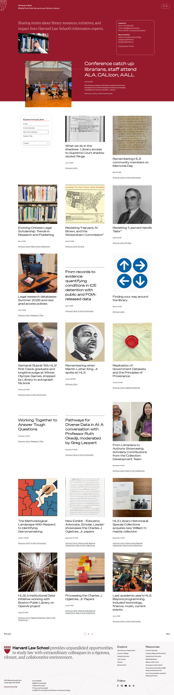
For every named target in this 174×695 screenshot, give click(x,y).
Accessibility (36, 681)
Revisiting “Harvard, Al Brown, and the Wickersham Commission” (84, 231)
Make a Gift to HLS (152, 662)
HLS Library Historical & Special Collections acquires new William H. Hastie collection (130, 526)
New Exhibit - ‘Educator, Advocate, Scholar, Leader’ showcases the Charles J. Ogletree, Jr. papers (84, 526)
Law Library (121, 659)
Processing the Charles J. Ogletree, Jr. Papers (83, 597)
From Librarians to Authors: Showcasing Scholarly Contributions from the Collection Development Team (130, 452)
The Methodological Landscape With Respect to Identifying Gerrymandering (37, 526)
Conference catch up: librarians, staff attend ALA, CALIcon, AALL (110, 69)
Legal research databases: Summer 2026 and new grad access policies (37, 300)
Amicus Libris (90, 94)
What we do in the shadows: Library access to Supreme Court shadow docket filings (84, 151)
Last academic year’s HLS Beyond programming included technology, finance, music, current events (132, 602)
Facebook (121, 42)
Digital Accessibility (39, 683)
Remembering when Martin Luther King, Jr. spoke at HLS (81, 369)
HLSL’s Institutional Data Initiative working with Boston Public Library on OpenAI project (36, 601)
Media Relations (151, 659)
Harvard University (10, 687)
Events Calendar (151, 650)
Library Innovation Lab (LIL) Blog (129, 37)
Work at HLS (121, 665)
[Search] (47, 143)
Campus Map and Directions (156, 653)
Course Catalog (122, 653)
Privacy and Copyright (40, 688)
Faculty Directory (123, 656)
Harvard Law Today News (126, 650)
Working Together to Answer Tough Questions (37, 424)
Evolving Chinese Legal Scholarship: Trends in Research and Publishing (36, 231)
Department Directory (153, 656)
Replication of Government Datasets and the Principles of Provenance (129, 371)
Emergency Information (154, 665)
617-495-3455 (128, 26)
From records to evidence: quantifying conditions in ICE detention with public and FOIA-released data (80, 285)
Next (168, 634)
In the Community (105, 94)
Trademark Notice (38, 686)
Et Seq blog (122, 46)
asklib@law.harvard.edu (131, 28)
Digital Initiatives (132, 388)
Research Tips (27, 136)
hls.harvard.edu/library (137, 30)
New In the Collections (30, 132)
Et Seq (25, 124)
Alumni (119, 662)
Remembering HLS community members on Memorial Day (131, 162)
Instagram (121, 39)
